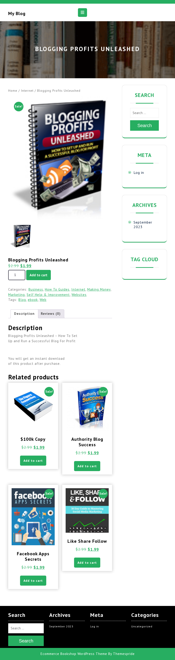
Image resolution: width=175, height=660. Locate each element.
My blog (17, 13)
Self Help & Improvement (48, 294)
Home (12, 91)
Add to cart (38, 275)
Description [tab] (24, 313)
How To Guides (57, 289)
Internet (27, 91)
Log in (139, 172)
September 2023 (61, 626)
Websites (79, 294)
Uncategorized (141, 626)
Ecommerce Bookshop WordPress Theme (74, 654)
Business (35, 289)
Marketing (16, 294)
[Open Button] (82, 12)
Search (144, 125)
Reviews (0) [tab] (51, 313)
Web (43, 299)
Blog (22, 299)
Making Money (99, 289)
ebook (33, 299)
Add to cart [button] (33, 461)
